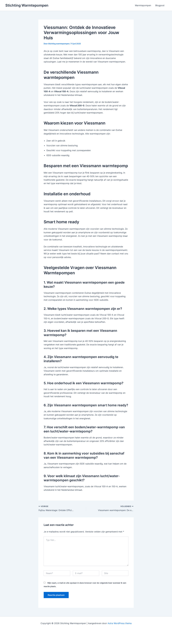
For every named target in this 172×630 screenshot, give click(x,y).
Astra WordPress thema (120, 623)
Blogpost (159, 5)
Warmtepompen (143, 5)
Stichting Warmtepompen (26, 5)
